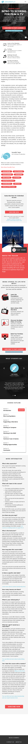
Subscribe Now (14, 212)
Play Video (21, 250)
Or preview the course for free (14, 30)
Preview (21, 410)
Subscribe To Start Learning (14, 28)
